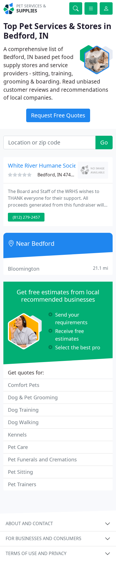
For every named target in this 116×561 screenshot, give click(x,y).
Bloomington (58, 268)
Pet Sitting (20, 471)
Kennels (17, 434)
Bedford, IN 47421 (56, 175)
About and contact (29, 523)
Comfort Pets (23, 385)
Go (104, 142)
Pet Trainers (22, 484)
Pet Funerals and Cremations (42, 459)
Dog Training (23, 409)
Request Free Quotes (58, 115)
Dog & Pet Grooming (33, 397)
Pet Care (18, 447)
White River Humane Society (44, 165)
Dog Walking (23, 422)
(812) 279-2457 (26, 217)
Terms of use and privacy (36, 553)
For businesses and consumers (43, 538)
